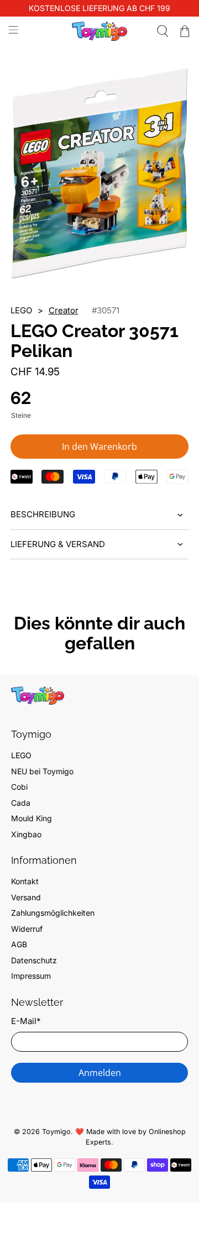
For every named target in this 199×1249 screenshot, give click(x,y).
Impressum (31, 975)
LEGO (21, 755)
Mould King (31, 818)
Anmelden (99, 1073)
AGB (19, 944)
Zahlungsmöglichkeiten (53, 912)
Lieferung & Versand (58, 544)
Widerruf (27, 928)
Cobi (19, 786)
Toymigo (56, 1131)
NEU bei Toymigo (42, 771)
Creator (63, 310)
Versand (26, 897)
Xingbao (26, 834)
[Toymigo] (99, 31)
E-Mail (25, 1021)
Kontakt (25, 881)
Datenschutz (34, 960)
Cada (20, 802)
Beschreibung (43, 514)
